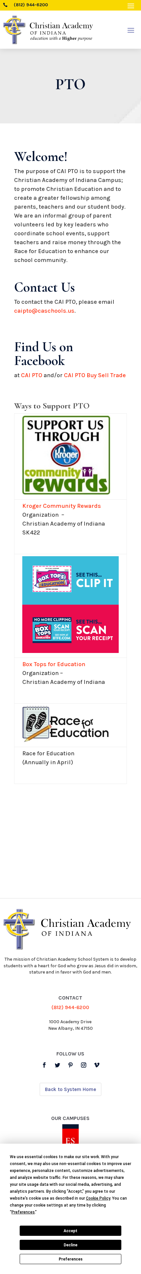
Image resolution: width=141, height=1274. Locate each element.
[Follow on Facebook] (44, 1065)
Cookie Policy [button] (98, 1198)
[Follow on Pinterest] (70, 1065)
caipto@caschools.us (44, 310)
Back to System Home (70, 1089)
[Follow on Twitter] (57, 1065)
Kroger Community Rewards (61, 505)
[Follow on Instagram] (83, 1065)
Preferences (71, 1259)
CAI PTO (31, 375)
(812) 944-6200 (70, 1007)
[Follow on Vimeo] (96, 1065)
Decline (70, 1245)
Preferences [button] (23, 1212)
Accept (70, 1231)
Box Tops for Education (53, 664)
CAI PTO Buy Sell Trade (95, 375)
